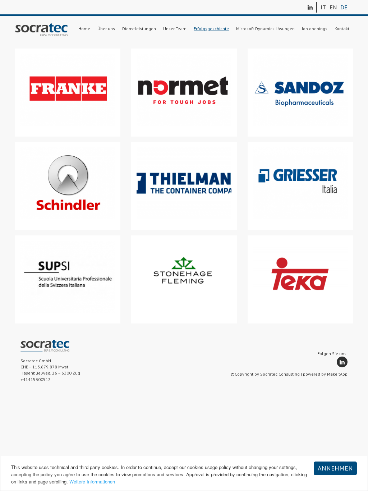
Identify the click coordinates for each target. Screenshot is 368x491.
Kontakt (342, 28)
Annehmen (335, 468)
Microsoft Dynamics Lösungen (265, 28)
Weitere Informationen (92, 481)
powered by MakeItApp (325, 374)
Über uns (106, 28)
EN (333, 7)
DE (344, 7)
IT (323, 7)
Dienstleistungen (139, 28)
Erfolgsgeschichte (211, 28)
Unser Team (175, 28)
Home (84, 28)
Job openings (314, 28)
